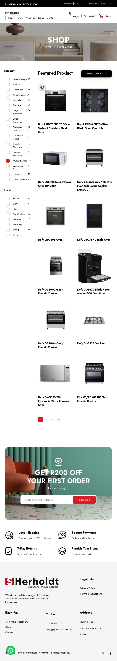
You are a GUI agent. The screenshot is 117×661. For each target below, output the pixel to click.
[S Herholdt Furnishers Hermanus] (12, 13)
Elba (15, 209)
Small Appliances (18, 120)
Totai (15, 235)
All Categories (19, 94)
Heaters (17, 84)
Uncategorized (20, 179)
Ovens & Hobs (20, 160)
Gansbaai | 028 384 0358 (100, 3)
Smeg (16, 229)
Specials (17, 100)
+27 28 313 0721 (54, 623)
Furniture (17, 105)
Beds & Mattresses (18, 154)
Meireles (17, 219)
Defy (15, 203)
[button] (10, 650)
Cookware (18, 89)
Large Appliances (18, 112)
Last (58, 419)
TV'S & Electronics (18, 146)
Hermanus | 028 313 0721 (75, 3)
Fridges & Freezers (17, 129)
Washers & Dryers (18, 168)
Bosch (16, 198)
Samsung (17, 224)
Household (18, 174)
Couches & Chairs (18, 137)
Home (48, 46)
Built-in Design (20, 79)
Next (51, 419)
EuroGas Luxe (19, 214)
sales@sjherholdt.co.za (58, 629)
